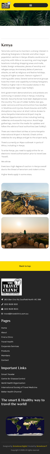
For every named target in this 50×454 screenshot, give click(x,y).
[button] (31, 5)
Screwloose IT (42, 446)
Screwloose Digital (20, 446)
